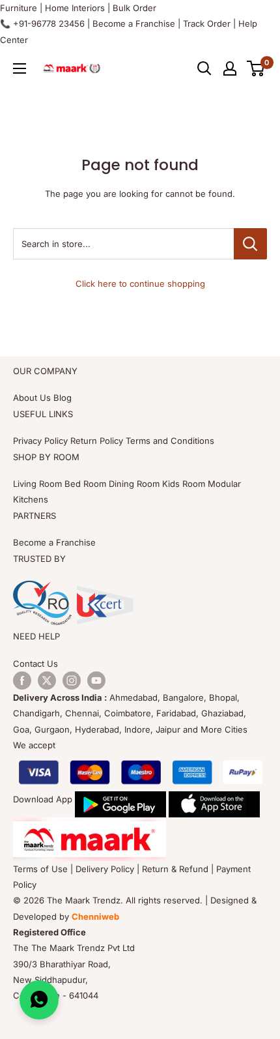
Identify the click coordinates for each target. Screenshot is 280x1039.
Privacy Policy (40, 440)
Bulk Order (134, 8)
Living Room (37, 483)
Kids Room (183, 483)
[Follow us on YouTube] (96, 680)
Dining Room (134, 483)
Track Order (207, 23)
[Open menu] (19, 68)
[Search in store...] (250, 243)
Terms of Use (40, 869)
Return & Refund (175, 869)
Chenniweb (95, 916)
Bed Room (85, 483)
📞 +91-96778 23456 (42, 23)
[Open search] (204, 68)
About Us (32, 397)
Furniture (18, 8)
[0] (256, 68)
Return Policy (96, 440)
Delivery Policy (105, 869)
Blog (62, 397)
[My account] (229, 68)
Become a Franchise (133, 23)
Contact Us (35, 663)
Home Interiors (75, 8)
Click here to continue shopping (140, 283)
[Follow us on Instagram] (72, 680)
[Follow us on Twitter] (47, 680)
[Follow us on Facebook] (22, 680)
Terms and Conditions (170, 440)
